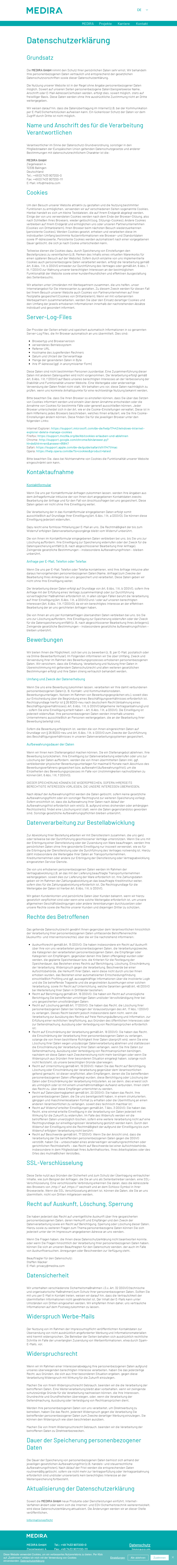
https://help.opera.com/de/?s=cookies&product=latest (73, 451)
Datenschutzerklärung (32, 1560)
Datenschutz (139, 1545)
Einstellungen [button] (117, 1557)
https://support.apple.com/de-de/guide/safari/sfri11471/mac (76, 447)
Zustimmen (159, 1557)
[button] (105, 23)
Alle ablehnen (138, 1557)
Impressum (63, 1231)
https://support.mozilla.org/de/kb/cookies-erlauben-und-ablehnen (83, 436)
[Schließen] (173, 1557)
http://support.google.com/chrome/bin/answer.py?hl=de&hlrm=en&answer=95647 (67, 441)
